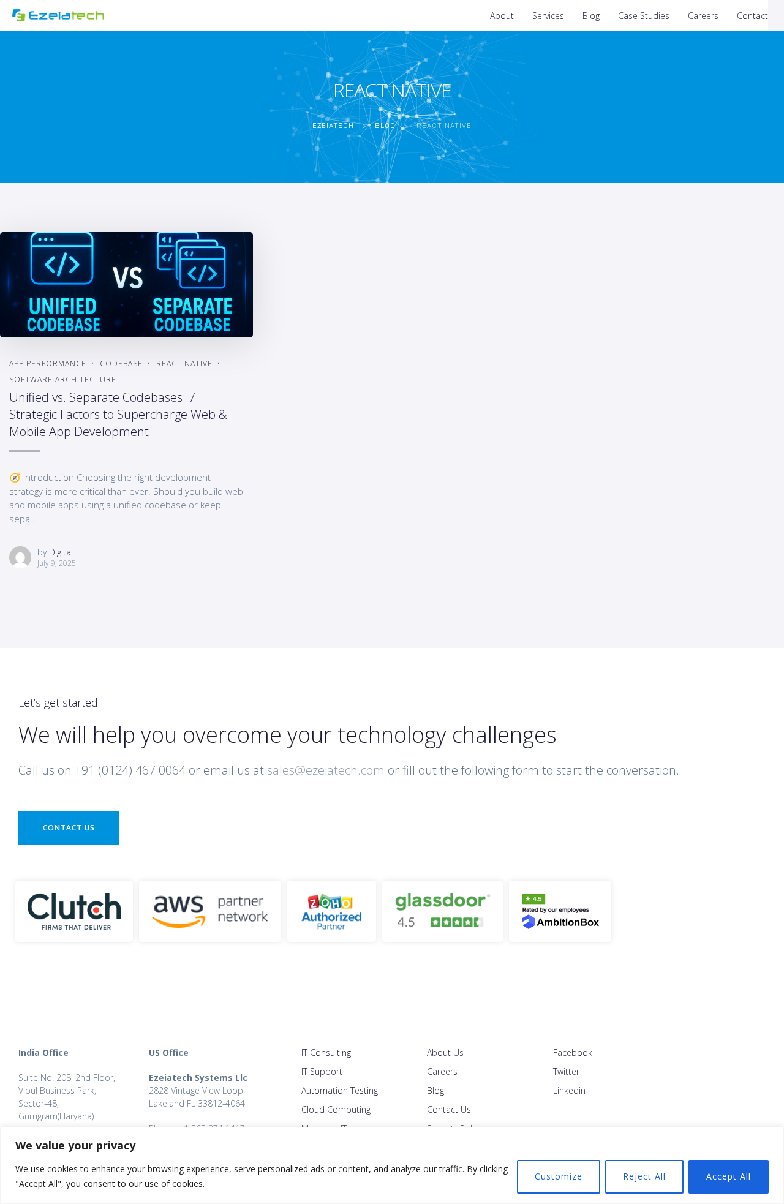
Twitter (566, 1071)
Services (548, 15)
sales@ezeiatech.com (326, 770)
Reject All (644, 1176)
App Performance (47, 363)
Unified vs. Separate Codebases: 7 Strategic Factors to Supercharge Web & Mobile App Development (118, 414)
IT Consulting (326, 1052)
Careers (703, 15)
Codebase (121, 363)
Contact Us (69, 827)
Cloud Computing (336, 1109)
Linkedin (569, 1090)
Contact (752, 15)
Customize (558, 1176)
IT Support (321, 1071)
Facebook (572, 1052)
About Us (445, 1052)
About (502, 15)
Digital (61, 552)
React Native (184, 363)
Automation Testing (339, 1090)
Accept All (728, 1176)
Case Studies (643, 15)
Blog (591, 15)
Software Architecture (62, 379)
